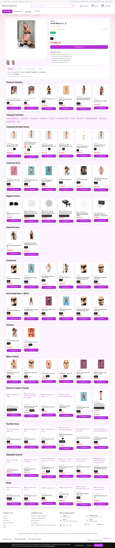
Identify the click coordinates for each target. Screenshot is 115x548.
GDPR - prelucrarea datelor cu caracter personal (43, 525)
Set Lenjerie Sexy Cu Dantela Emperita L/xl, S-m (31, 310)
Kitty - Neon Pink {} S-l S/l (48, 439)
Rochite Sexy (102, 118)
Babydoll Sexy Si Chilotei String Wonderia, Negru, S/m (31, 244)
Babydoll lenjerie (11, 121)
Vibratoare (21, 1)
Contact (37, 11)
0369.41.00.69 (76, 1)
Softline (52, 21)
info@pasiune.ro (93, 521)
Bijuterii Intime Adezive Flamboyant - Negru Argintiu (101, 214)
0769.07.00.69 (84, 1)
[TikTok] (67, 525)
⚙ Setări (95, 533)
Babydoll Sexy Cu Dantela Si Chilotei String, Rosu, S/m (100, 468)
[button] (7, 11)
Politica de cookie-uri (49, 546)
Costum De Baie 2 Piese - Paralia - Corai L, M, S (83, 147)
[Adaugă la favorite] (106, 29)
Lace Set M (27, 100)
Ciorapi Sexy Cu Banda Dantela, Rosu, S (64, 406)
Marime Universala (29, 215)
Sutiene (73, 118)
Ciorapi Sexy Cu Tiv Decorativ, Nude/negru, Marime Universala (99, 405)
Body (18, 121)
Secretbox (28, 11)
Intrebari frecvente (8, 522)
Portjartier (51, 118)
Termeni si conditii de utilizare (38, 516)
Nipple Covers (34, 118)
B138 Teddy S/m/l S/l (47, 495)
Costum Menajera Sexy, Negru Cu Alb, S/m (47, 180)
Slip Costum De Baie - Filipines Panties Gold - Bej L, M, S (66, 146)
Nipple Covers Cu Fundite (13, 213)
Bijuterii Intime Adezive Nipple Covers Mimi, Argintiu (31, 212)
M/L (8, 281)
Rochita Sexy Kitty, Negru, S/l (14, 439)
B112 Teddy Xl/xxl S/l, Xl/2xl (13, 495)
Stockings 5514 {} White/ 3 (48, 407)
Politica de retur (35, 520)
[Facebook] (60, 525)
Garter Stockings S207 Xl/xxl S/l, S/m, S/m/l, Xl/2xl (31, 407)
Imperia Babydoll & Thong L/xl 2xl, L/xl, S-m (48, 468)
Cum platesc (34, 522)
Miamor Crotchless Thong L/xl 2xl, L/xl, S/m (100, 373)
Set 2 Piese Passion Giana (65, 179)
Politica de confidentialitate (38, 518)
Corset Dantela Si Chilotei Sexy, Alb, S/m (48, 277)
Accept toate (98, 545)
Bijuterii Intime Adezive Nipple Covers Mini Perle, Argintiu (83, 214)
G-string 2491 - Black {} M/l (65, 373)
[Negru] (63, 439)
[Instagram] (64, 525)
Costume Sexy (24, 118)
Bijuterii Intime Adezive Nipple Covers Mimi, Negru (48, 212)
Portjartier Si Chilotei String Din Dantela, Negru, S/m (83, 278)
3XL (96, 281)
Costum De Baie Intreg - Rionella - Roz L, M (100, 145)
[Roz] (28, 147)
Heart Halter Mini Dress (12, 470)
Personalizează (79, 545)
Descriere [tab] (10, 68)
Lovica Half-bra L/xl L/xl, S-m (31, 342)
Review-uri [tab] (40, 68)
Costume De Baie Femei (12, 118)
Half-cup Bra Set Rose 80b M (14, 100)
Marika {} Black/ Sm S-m (30, 439)
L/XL (78, 103)
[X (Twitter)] (70, 525)
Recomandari (18, 11)
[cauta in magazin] (73, 5)
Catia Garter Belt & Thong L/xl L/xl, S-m (30, 278)
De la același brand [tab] (30, 68)
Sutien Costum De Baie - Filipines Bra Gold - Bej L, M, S (49, 145)
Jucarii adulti (14, 1)
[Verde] (30, 147)
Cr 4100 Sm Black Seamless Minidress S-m (101, 438)
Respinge (89, 545)
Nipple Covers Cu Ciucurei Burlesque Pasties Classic (65, 212)
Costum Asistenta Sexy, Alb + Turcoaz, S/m (100, 179)
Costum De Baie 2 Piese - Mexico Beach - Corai (30, 143)
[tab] (84, 5)
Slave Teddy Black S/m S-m (30, 495)
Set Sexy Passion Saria (82, 179)
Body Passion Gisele (64, 494)
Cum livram (6, 520)
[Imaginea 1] (8, 62)
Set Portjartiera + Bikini (62, 118)
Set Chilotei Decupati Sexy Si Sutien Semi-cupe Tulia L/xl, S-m (83, 99)
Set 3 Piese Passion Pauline (100, 101)
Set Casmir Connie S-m (64, 277)
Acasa (4, 516)
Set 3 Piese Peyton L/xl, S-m (48, 98)
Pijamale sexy (43, 118)
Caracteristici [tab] (19, 68)
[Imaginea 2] (13, 62)
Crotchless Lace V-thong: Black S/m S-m (13, 373)
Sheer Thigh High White (12, 407)
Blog (26, 1)
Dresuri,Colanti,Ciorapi (91, 118)
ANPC (4, 527)
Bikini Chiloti (80, 118)
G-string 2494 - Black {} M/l (48, 373)
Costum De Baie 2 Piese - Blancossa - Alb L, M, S (13, 145)
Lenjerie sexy (6, 1)
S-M (44, 101)
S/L (8, 441)
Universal (97, 410)
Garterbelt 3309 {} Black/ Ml (13, 278)
